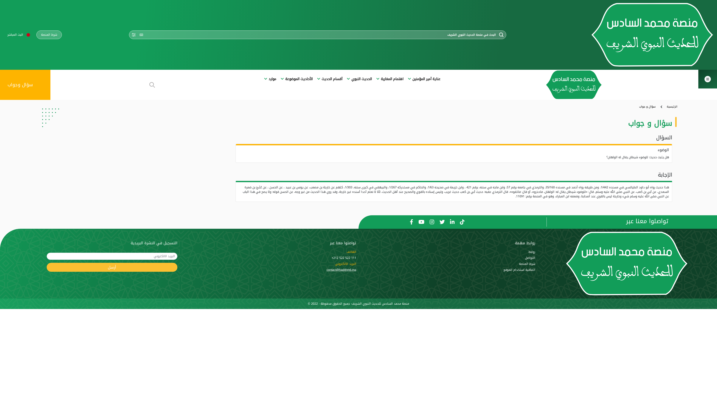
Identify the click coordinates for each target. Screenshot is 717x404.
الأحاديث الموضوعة (299, 79)
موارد (272, 79)
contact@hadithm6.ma (341, 270)
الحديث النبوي (361, 79)
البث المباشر (15, 35)
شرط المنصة (49, 35)
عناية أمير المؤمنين (426, 79)
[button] (28, 35)
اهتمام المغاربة (392, 79)
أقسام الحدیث (332, 79)
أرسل (112, 267)
